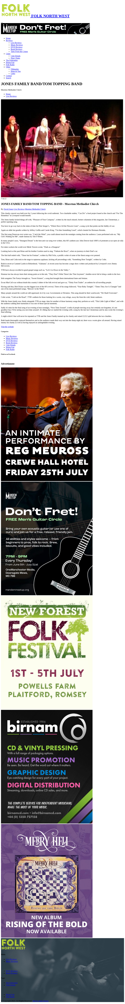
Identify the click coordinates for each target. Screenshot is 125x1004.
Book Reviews (16, 49)
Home (8, 38)
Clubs (8, 54)
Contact (9, 76)
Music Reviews (17, 45)
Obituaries (15, 69)
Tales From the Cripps (19, 51)
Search (8, 78)
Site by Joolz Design (40, 1001)
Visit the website (7, 327)
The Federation (12, 60)
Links (13, 73)
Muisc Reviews (12, 338)
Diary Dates (15, 58)
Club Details (15, 56)
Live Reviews (16, 43)
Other (8, 67)
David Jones (8, 209)
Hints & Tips (16, 71)
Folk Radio (10, 65)
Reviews (9, 40)
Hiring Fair (10, 62)
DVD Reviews (16, 47)
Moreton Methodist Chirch (35, 209)
